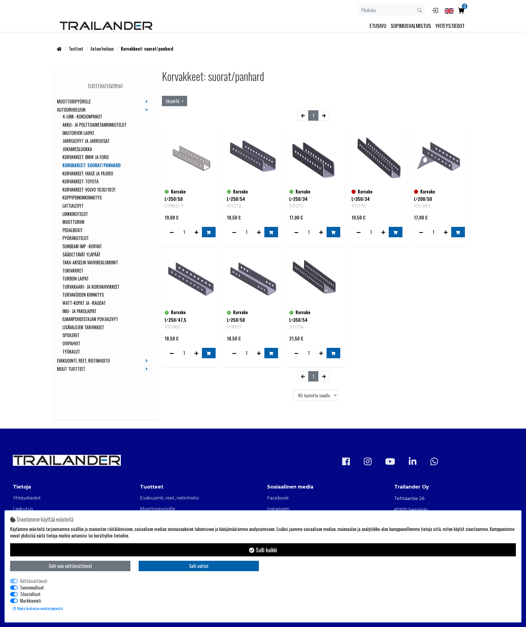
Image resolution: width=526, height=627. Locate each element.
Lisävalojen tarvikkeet (83, 328)
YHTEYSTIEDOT (450, 26)
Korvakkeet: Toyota (80, 182)
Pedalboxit (72, 230)
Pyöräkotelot (75, 238)
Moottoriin (73, 222)
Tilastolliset (30, 594)
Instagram (278, 509)
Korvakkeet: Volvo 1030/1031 (88, 190)
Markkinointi (30, 600)
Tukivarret (72, 271)
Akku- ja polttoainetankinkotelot (94, 125)
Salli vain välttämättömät (70, 566)
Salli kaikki (266, 550)
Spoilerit (70, 336)
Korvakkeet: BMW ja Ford (85, 157)
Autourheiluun (102, 48)
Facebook (278, 498)
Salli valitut (198, 566)
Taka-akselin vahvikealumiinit (90, 263)
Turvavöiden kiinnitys (83, 295)
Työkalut (71, 352)
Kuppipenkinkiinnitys (82, 198)
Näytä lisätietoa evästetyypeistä (39, 608)
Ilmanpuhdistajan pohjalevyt (90, 319)
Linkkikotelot (75, 214)
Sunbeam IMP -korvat (82, 247)
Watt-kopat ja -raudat (84, 303)
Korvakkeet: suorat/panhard (91, 166)
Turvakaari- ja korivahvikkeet (90, 287)
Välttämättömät (33, 581)
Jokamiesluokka (77, 149)
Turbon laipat (75, 279)
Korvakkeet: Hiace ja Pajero (87, 174)
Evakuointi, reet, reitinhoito (83, 361)
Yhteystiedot (27, 498)
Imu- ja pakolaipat (79, 311)
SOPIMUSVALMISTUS (411, 26)
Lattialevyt (73, 206)
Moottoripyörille (74, 102)
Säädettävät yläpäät (81, 255)
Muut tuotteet (71, 369)
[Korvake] (191, 158)
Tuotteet (76, 48)
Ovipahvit (71, 344)
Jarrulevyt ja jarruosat (86, 141)
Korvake (178, 191)
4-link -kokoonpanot (82, 117)
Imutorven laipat (78, 133)
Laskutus (23, 509)
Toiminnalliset (32, 587)
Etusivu (378, 26)
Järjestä (172, 101)
